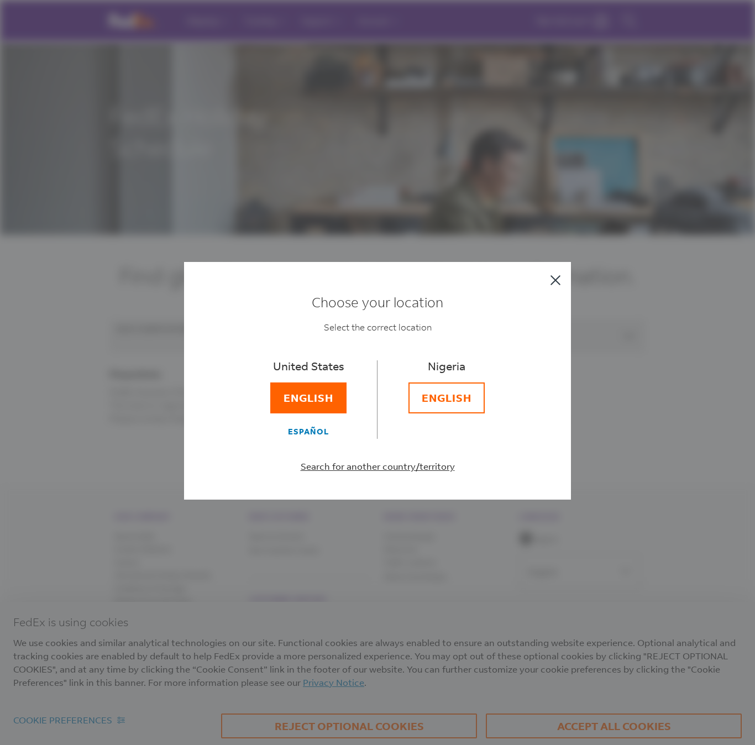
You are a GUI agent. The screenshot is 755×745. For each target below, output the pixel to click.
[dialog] (377, 372)
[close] (555, 280)
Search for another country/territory (378, 466)
